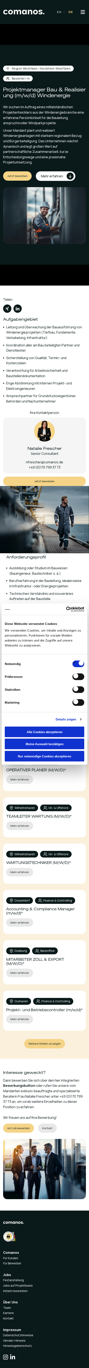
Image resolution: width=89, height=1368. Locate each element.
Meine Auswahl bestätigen (45, 744)
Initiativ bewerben (15, 1291)
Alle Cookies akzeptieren (45, 732)
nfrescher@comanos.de (44, 462)
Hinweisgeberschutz (17, 1346)
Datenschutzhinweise (18, 1335)
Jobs (7, 1274)
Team (7, 1308)
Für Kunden (10, 1258)
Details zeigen (66, 719)
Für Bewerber (12, 1263)
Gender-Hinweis (14, 1340)
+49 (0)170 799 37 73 (44, 467)
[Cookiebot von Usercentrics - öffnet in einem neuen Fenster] (66, 609)
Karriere (8, 1313)
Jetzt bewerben (17, 176)
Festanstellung (13, 1280)
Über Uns (10, 1302)
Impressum (12, 1330)
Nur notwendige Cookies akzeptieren (44, 756)
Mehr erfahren (19, 779)
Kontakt (8, 1318)
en (59, 12)
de (71, 12)
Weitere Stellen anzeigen (44, 1043)
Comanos (11, 1252)
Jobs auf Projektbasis (18, 1285)
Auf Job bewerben (18, 1128)
